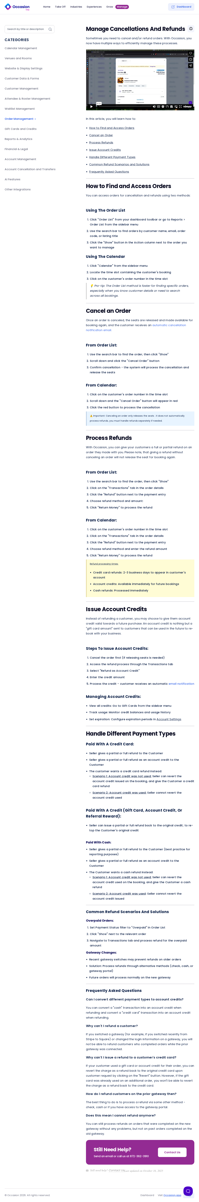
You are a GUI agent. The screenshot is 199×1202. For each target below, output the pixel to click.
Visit (169, 1195)
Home (46, 7)
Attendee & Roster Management (27, 99)
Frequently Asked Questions (109, 172)
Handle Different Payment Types (112, 157)
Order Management (19, 119)
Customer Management (21, 88)
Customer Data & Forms (22, 78)
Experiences (94, 7)
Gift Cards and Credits (21, 129)
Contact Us (116, 1170)
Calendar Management (21, 48)
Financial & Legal (16, 149)
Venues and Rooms (18, 58)
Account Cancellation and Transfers (30, 169)
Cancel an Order (101, 135)
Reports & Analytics (18, 139)
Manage (122, 7)
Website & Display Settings (23, 68)
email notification (181, 684)
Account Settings (169, 719)
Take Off (60, 7)
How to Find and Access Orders (111, 128)
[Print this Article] (190, 28)
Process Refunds (101, 142)
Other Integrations (18, 189)
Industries (76, 7)
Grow (109, 7)
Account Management (20, 159)
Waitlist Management (20, 109)
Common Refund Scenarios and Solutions (119, 164)
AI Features (12, 179)
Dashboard (184, 7)
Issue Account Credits (105, 150)
